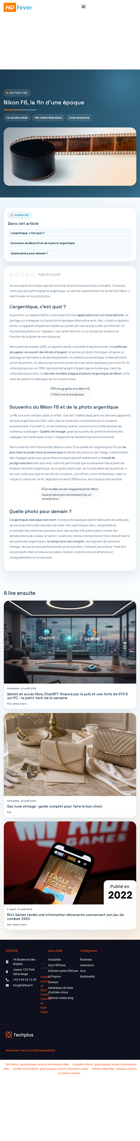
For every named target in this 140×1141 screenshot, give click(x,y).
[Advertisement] (70, 42)
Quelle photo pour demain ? (29, 253)
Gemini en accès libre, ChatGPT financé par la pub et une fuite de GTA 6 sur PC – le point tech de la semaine (67, 696)
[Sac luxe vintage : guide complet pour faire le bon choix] (70, 754)
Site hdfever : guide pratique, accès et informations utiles (37, 1064)
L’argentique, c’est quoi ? (27, 233)
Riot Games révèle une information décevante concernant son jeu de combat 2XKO (65, 916)
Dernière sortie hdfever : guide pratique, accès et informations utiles (50, 1068)
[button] (84, 6)
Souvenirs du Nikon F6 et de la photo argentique (43, 243)
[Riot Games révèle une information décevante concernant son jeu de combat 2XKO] (70, 862)
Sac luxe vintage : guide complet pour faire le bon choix (54, 806)
